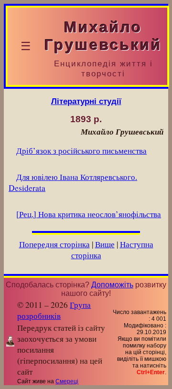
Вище (105, 244)
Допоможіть (112, 285)
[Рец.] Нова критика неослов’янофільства (88, 214)
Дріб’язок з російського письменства (81, 150)
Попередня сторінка (54, 244)
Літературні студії (86, 101)
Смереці (66, 381)
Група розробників (54, 310)
